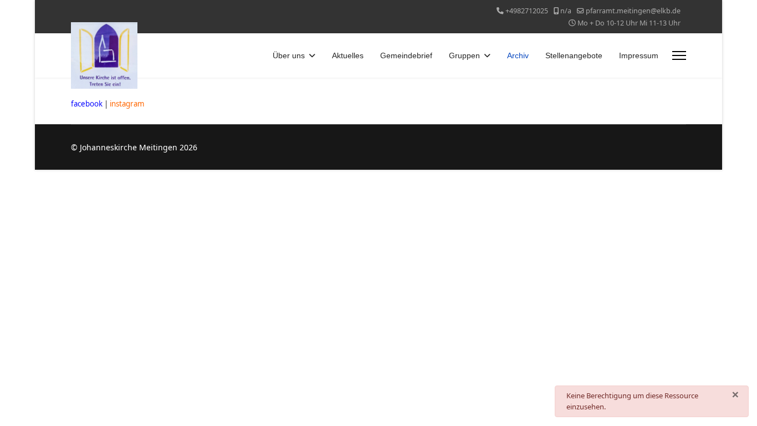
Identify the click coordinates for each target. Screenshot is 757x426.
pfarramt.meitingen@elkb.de (633, 11)
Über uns (289, 55)
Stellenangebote (573, 55)
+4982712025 (526, 11)
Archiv (518, 55)
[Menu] (679, 55)
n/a (565, 11)
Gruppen (464, 55)
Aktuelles (348, 55)
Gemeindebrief (406, 55)
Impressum (638, 55)
